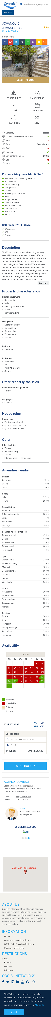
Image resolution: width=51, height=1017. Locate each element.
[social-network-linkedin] (18, 982)
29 (37, 681)
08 (37, 668)
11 (15, 672)
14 (31, 672)
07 (31, 668)
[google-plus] (10, 42)
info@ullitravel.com (23, 797)
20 (26, 677)
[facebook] (5, 42)
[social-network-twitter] (8, 982)
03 (9, 668)
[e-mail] (39, 42)
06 (26, 668)
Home (7, 936)
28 (31, 681)
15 (37, 672)
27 (26, 681)
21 (31, 677)
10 (9, 672)
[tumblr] (22, 42)
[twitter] (16, 42)
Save (36, 726)
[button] (43, 672)
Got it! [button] (14, 1012)
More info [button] (39, 1005)
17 (9, 677)
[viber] (33, 42)
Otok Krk (8, 966)
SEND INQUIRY (25, 766)
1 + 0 (14, 745)
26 (20, 681)
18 (15, 677)
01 (37, 663)
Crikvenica (8, 970)
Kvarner (7, 962)
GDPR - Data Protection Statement (19, 944)
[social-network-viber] (38, 982)
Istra (6, 958)
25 (15, 681)
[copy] (44, 42)
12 (20, 672)
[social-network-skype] (34, 982)
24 (9, 681)
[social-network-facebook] (4, 982)
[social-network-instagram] (13, 982)
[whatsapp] (27, 42)
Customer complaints (14, 948)
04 (15, 668)
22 (37, 677)
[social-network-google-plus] (29, 982)
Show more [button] (43, 283)
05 (20, 668)
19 (20, 677)
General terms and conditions (17, 940)
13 (26, 672)
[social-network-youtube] (23, 982)
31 (9, 685)
